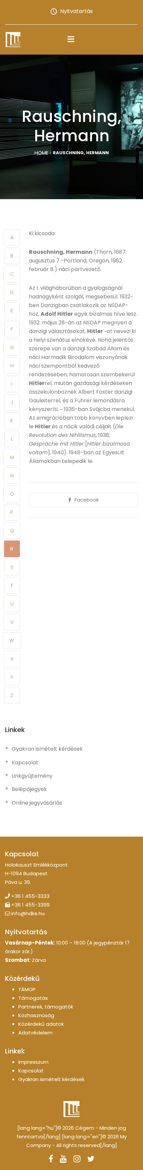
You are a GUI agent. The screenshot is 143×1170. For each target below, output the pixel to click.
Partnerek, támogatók (45, 1006)
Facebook (86, 499)
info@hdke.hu (28, 913)
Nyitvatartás (76, 11)
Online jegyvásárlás (37, 803)
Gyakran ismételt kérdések (47, 749)
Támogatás (33, 997)
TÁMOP (27, 989)
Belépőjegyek (29, 789)
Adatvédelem (35, 1032)
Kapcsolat (25, 762)
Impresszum (33, 1061)
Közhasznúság (36, 1015)
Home (41, 152)
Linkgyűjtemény (32, 776)
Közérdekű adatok (41, 1023)
